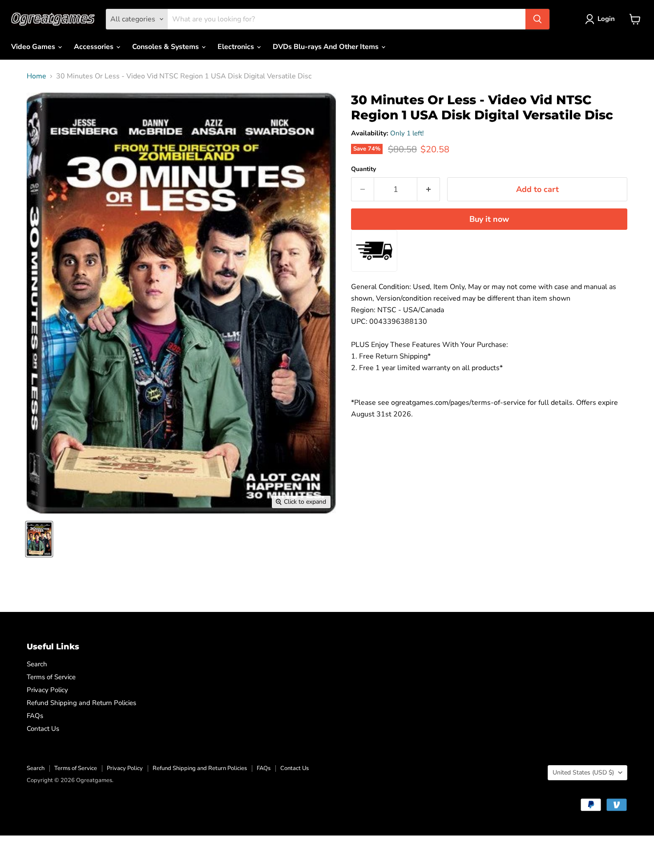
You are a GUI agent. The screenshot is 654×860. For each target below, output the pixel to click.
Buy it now (489, 219)
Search (37, 664)
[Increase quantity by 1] (428, 189)
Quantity (363, 169)
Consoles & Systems (166, 47)
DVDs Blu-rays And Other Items (326, 47)
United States (583, 772)
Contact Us (43, 728)
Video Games (34, 47)
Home (36, 76)
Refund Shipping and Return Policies (81, 702)
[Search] (537, 19)
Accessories (94, 47)
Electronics (237, 47)
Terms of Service (51, 677)
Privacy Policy (47, 689)
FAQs (35, 715)
